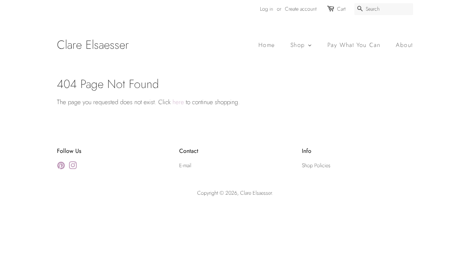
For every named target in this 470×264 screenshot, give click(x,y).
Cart (341, 8)
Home (266, 45)
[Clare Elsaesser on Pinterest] (61, 166)
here (178, 102)
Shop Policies (316, 165)
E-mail (185, 165)
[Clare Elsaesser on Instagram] (73, 166)
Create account (301, 8)
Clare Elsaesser (93, 45)
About (404, 45)
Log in (266, 8)
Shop (299, 45)
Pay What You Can (354, 45)
